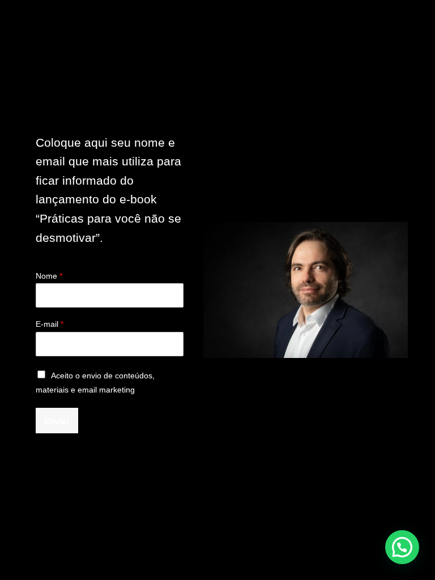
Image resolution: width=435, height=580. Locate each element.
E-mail (49, 324)
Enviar (57, 420)
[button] (402, 547)
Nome (49, 275)
